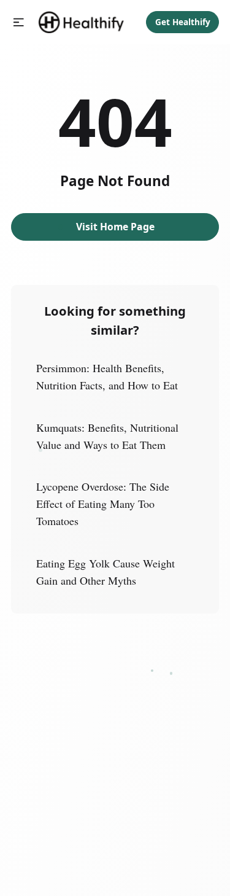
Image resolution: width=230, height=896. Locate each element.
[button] (18, 22)
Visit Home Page (115, 226)
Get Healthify (182, 22)
